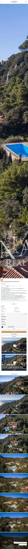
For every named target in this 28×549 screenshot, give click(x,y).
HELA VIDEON (14, 352)
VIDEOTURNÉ (14, 369)
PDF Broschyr (14, 336)
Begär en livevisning (14, 334)
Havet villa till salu (7, 282)
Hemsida (2, 282)
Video (3, 275)
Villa (4, 282)
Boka (14, 328)
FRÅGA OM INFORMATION (14, 331)
